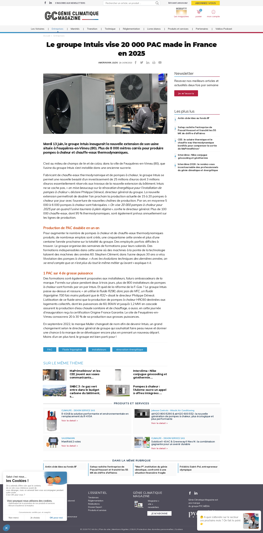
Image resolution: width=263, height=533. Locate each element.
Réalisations (94, 503)
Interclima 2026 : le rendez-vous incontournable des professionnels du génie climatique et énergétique (198, 167)
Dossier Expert (95, 507)
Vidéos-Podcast (224, 28)
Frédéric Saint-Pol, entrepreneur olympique (198, 468)
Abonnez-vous (205, 3)
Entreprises (57, 28)
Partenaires (202, 28)
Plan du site (104, 529)
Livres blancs (154, 28)
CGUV (133, 529)
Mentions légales (120, 529)
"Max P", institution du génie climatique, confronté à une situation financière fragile (151, 469)
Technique (110, 28)
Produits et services (178, 28)
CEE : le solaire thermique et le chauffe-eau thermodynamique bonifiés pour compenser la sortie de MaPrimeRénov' (197, 144)
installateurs (99, 349)
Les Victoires (37, 28)
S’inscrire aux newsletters (70, 3)
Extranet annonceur (178, 2)
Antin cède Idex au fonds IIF (193, 118)
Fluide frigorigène (72, 349)
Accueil (46, 35)
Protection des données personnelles (155, 529)
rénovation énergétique (129, 349)
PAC (49, 349)
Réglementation (131, 28)
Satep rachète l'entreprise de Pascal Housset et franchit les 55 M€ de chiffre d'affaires (197, 130)
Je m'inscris (186, 93)
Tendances (93, 497)
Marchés (75, 28)
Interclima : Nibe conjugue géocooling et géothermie (193, 156)
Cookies (179, 529)
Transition (92, 28)
